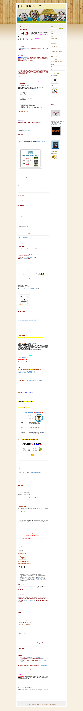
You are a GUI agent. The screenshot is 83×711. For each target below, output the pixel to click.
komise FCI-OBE (27, 130)
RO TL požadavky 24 (44, 665)
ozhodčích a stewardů (23, 258)
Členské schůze (26, 85)
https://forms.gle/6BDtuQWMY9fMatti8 (35, 472)
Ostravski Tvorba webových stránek (43, 704)
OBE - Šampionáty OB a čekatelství (55, 54)
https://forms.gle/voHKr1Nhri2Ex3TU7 (23, 357)
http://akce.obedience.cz (33, 343)
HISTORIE (62, 22)
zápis (21, 285)
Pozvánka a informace (29, 657)
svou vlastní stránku (29, 408)
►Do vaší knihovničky (54, 66)
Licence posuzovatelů (45, 22)
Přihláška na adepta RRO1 (36, 657)
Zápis (21, 200)
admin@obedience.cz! (42, 690)
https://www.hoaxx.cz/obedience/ (29, 36)
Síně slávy (26, 254)
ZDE (45, 177)
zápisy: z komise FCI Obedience (26, 577)
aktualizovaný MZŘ (23, 233)
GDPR (51, 69)
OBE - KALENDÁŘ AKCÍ (54, 46)
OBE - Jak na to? (53, 53)
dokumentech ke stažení (22, 48)
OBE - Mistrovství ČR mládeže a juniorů (56, 51)
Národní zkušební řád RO (36, 68)
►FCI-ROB (52, 64)
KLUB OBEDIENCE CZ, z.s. (31, 6)
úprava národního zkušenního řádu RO (27, 497)
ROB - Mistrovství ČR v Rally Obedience (56, 61)
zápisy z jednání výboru (24, 596)
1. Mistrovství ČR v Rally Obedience (29, 547)
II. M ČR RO (25, 128)
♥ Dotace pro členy (53, 43)
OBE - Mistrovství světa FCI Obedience (56, 48)
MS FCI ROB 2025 (25, 237)
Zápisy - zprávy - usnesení (54, 41)
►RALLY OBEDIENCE (54, 56)
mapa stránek (54, 704)
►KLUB (25, 22)
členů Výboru (32, 248)
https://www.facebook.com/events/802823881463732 (34, 546)
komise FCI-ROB (29, 257)
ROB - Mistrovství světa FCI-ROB (55, 59)
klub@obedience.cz (36, 88)
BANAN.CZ (36, 704)
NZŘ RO (25, 286)
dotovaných (23, 226)
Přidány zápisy (20, 669)
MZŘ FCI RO (22, 633)
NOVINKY (20, 22)
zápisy (21, 248)
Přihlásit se (50, 704)
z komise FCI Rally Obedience (36, 578)
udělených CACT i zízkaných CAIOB (37, 254)
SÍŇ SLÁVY (55, 22)
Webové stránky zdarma (30, 704)
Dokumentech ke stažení (21, 190)
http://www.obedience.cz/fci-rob (40, 141)
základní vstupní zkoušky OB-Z (28, 288)
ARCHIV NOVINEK (54, 34)
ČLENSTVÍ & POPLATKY (33, 22)
